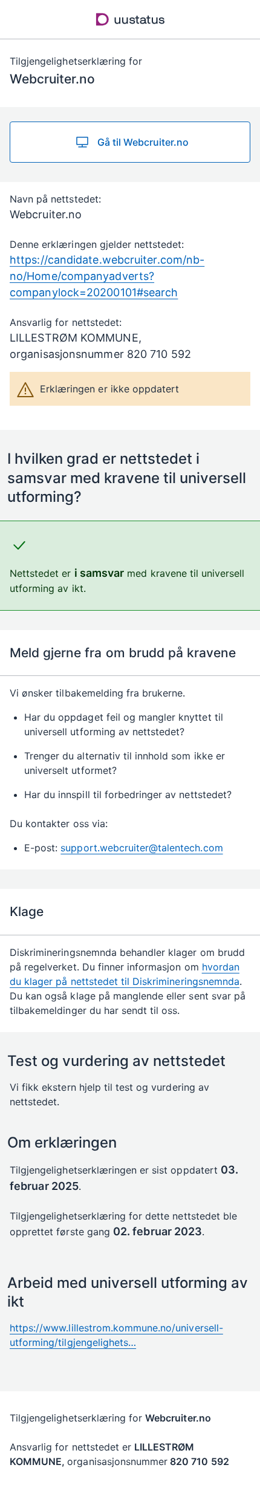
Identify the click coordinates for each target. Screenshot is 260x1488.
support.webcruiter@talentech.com (141, 848)
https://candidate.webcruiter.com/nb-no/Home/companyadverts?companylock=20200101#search (107, 276)
